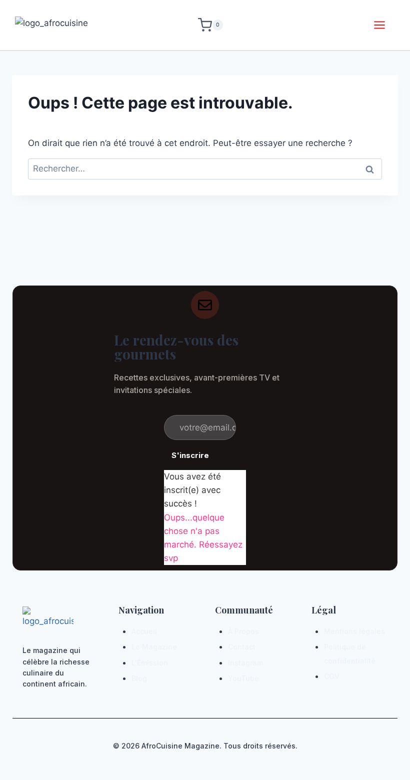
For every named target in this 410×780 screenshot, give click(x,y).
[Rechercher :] (205, 169)
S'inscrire (190, 455)
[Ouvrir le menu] (379, 25)
